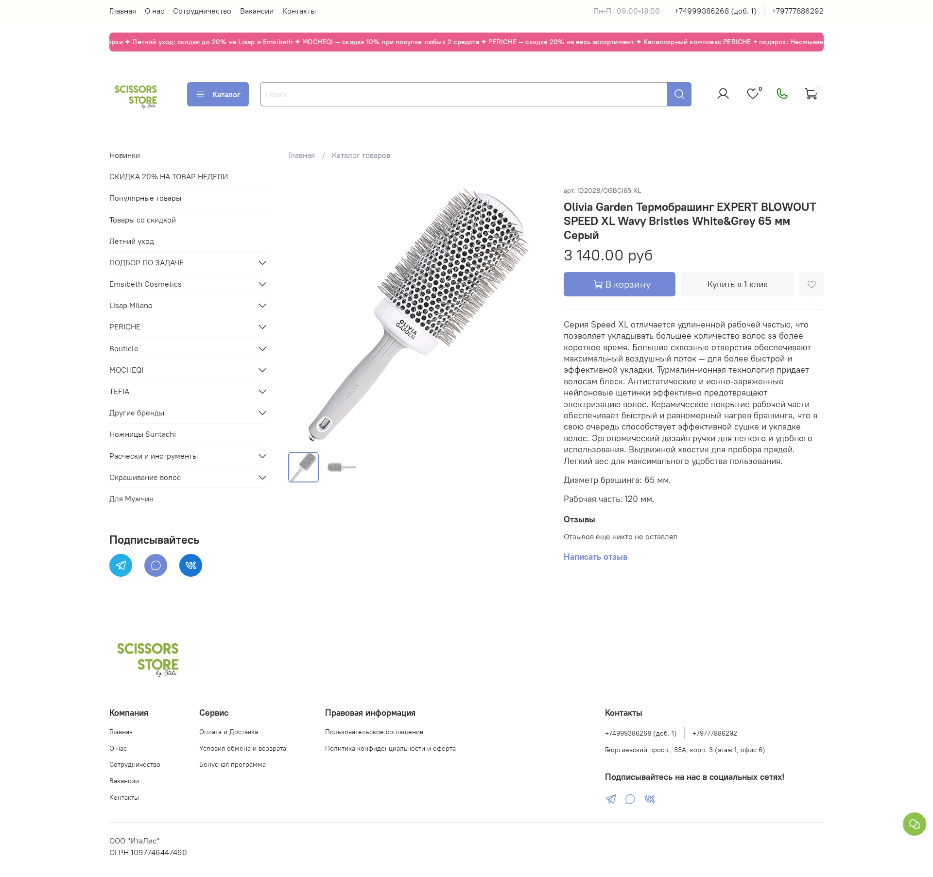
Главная (122, 11)
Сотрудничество (202, 11)
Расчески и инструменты (153, 456)
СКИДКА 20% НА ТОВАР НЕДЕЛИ (168, 176)
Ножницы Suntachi (142, 434)
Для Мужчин (131, 498)
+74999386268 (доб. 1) (715, 11)
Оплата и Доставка (228, 731)
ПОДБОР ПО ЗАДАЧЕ (146, 262)
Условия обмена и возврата (242, 748)
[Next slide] (532, 314)
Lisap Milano (131, 305)
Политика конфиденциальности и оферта (390, 748)
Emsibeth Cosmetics (145, 284)
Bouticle (123, 348)
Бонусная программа (232, 764)
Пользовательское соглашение (374, 731)
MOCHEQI (126, 370)
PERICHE (124, 326)
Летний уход (131, 241)
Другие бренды (136, 412)
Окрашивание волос (145, 477)
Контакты (299, 11)
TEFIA (119, 391)
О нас (154, 11)
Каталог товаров (361, 155)
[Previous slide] (303, 314)
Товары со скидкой (142, 219)
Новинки (124, 155)
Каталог (226, 94)
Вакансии (257, 11)
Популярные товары (145, 198)
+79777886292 (798, 11)
